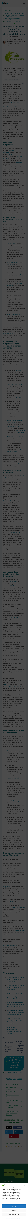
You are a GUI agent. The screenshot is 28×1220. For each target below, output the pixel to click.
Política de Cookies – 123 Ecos (13, 1218)
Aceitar (14, 1206)
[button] (24, 1185)
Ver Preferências (14, 1214)
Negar (14, 1210)
